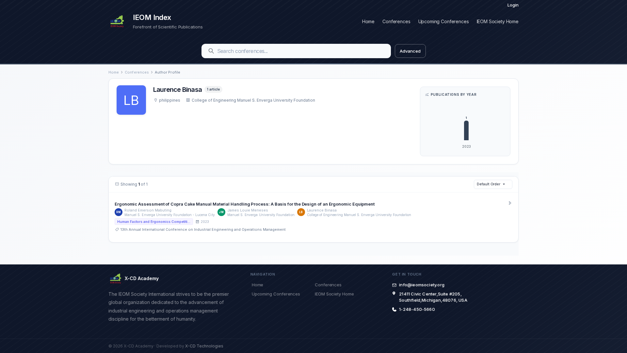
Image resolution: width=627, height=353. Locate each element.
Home (368, 21)
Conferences (396, 21)
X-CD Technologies (204, 346)
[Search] (211, 51)
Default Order (488, 184)
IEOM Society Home (498, 21)
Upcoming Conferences (443, 21)
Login (513, 5)
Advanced (410, 51)
